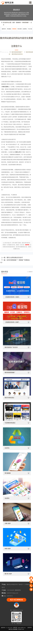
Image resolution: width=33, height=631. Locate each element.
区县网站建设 (25, 31)
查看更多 (31, 271)
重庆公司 (17, 152)
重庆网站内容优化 (17, 54)
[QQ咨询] (31, 578)
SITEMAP (20, 629)
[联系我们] (31, 589)
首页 (13, 22)
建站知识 (18, 22)
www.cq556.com (22, 627)
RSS (23, 629)
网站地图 (15, 629)
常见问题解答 (20, 31)
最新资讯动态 (4, 31)
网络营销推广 (14, 31)
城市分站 (11, 629)
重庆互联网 (5, 86)
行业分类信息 (30, 31)
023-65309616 (16, 599)
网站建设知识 (9, 31)
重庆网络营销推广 (17, 52)
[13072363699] (31, 585)
